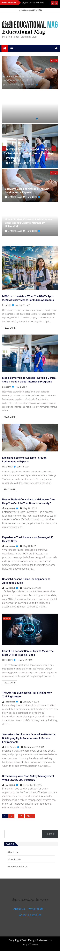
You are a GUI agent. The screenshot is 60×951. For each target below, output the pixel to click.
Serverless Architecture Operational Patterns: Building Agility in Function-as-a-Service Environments (29, 738)
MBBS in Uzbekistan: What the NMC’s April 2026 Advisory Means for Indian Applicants (27, 223)
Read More (9, 328)
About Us (13, 852)
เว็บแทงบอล (41, 899)
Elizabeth (29, 231)
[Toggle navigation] (12, 48)
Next (30, 816)
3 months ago (16, 163)
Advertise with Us (18, 866)
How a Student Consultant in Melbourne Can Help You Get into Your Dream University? (28, 189)
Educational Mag (23, 32)
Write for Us (14, 859)
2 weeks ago (14, 231)
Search (49, 834)
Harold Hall (33, 163)
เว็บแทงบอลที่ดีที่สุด (23, 899)
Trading (6, 619)
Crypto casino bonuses (33, 2)
